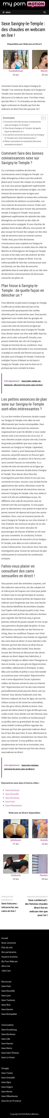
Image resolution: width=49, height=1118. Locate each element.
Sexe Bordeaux (12, 790)
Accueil (4, 938)
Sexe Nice (5, 1004)
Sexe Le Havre (8, 1057)
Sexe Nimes (6, 1091)
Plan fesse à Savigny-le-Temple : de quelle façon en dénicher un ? (23, 130)
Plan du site (6, 947)
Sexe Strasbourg (9, 1029)
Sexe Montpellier (9, 1014)
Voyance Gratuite (9, 956)
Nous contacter (8, 942)
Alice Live (5, 966)
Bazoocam (6, 981)
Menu (8, 12)
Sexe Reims (6, 1048)
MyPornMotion (32, 1114)
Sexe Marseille (12, 793)
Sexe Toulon (7, 1072)
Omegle (5, 1068)
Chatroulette (7, 1024)
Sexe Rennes (7, 1043)
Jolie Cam (6, 970)
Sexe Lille (5, 1038)
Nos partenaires (8, 952)
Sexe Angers (7, 1086)
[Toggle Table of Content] (42, 118)
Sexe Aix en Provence (11, 1100)
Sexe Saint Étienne (10, 1052)
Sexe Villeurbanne (13, 805)
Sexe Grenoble (8, 1077)
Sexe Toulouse (8, 1000)
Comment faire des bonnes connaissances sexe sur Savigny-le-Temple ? (23, 123)
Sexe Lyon (6, 995)
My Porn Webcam (9, 961)
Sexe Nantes (7, 1009)
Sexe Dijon (6, 1082)
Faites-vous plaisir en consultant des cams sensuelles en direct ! (23, 143)
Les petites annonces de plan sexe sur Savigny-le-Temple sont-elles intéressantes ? (25, 136)
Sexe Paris (10, 801)
